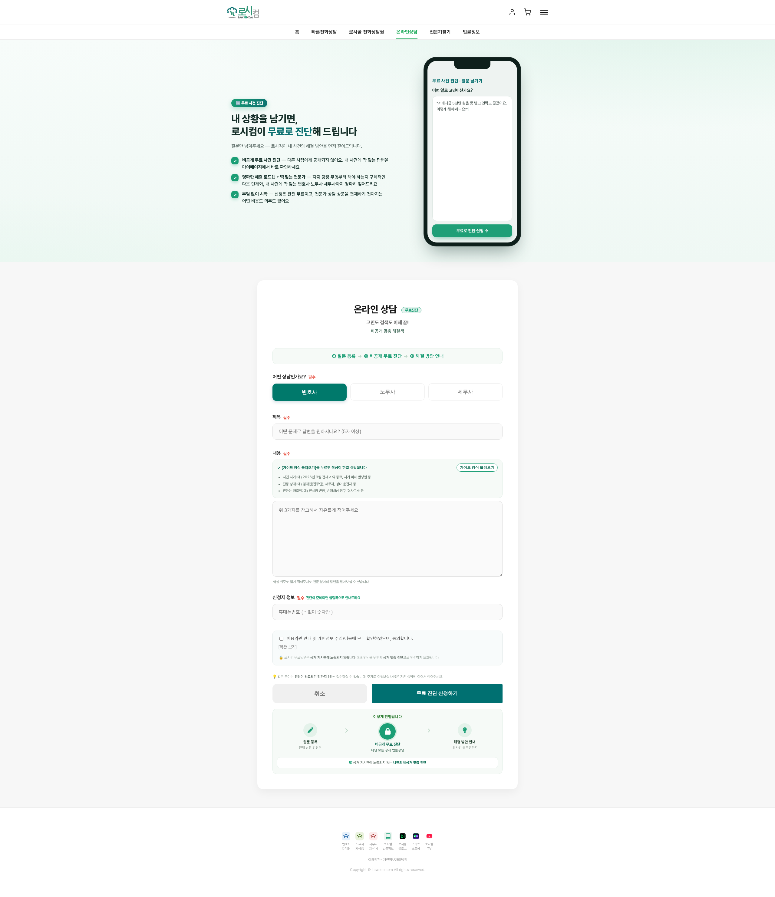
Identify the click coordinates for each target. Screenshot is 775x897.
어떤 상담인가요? (293, 377)
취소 (319, 694)
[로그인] (512, 12)
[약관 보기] (287, 647)
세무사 (465, 392)
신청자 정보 (316, 597)
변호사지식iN (346, 846)
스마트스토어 (416, 846)
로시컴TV (429, 846)
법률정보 (471, 32)
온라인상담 (406, 32)
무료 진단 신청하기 (437, 693)
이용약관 (374, 860)
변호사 (309, 392)
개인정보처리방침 (395, 860)
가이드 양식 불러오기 (477, 467)
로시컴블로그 (402, 846)
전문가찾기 (440, 32)
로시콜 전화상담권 (366, 32)
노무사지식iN (359, 846)
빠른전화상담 (324, 32)
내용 (281, 453)
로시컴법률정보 (388, 846)
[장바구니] (527, 12)
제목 (281, 417)
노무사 (387, 392)
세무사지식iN (373, 846)
